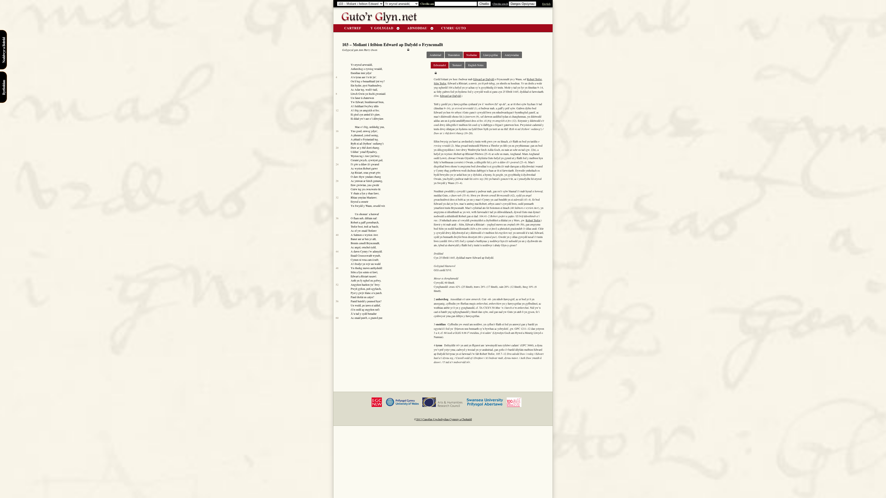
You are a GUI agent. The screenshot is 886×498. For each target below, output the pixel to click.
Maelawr (371, 197)
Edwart (359, 102)
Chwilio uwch (500, 4)
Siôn (353, 272)
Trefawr (372, 230)
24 (337, 164)
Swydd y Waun (363, 206)
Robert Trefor (534, 79)
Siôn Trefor (440, 83)
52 (337, 284)
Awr (367, 156)
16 (337, 131)
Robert (367, 168)
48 (337, 268)
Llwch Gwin (358, 93)
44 (337, 251)
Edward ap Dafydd (483, 79)
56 (337, 301)
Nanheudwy (374, 85)
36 (337, 218)
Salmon (357, 235)
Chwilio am (427, 4)
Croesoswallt (365, 255)
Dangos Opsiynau (522, 4)
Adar (357, 89)
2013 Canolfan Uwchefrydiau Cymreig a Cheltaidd (444, 419)
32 (337, 197)
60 (337, 318)
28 (337, 181)
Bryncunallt (372, 243)
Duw (353, 147)
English (546, 4)
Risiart (364, 276)
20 (337, 147)
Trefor (354, 226)
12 (337, 110)
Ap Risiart (356, 172)
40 (337, 235)
